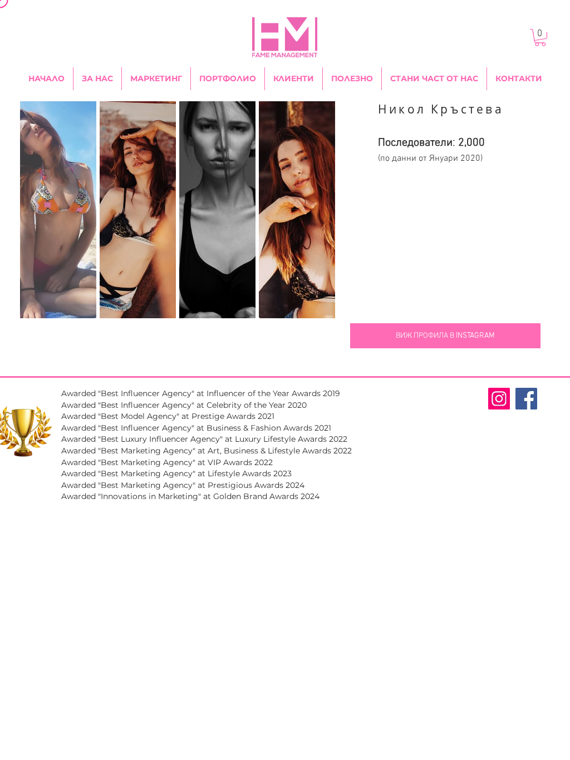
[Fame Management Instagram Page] (499, 398)
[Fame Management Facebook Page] (526, 398)
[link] (540, 37)
